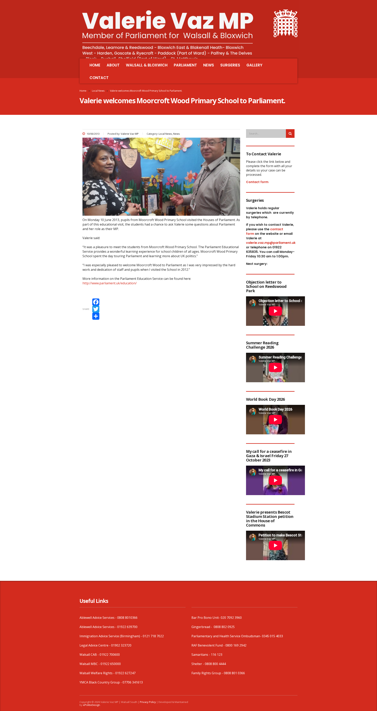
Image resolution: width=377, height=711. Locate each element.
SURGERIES (230, 65)
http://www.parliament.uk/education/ (109, 283)
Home (83, 90)
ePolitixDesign (91, 705)
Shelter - (198, 664)
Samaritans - (201, 654)
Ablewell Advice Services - (98, 617)
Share (85, 309)
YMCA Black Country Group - (101, 682)
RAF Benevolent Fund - (208, 645)
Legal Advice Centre (94, 645)
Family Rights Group (206, 673)
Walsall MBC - (90, 664)
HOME (95, 65)
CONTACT (99, 77)
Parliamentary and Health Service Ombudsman (225, 636)
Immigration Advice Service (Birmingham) (110, 636)
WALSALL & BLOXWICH (146, 65)
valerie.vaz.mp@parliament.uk (271, 242)
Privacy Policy (148, 702)
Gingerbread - (202, 627)
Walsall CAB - (90, 654)
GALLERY (254, 65)
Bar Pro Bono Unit (205, 617)
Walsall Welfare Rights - (97, 673)
